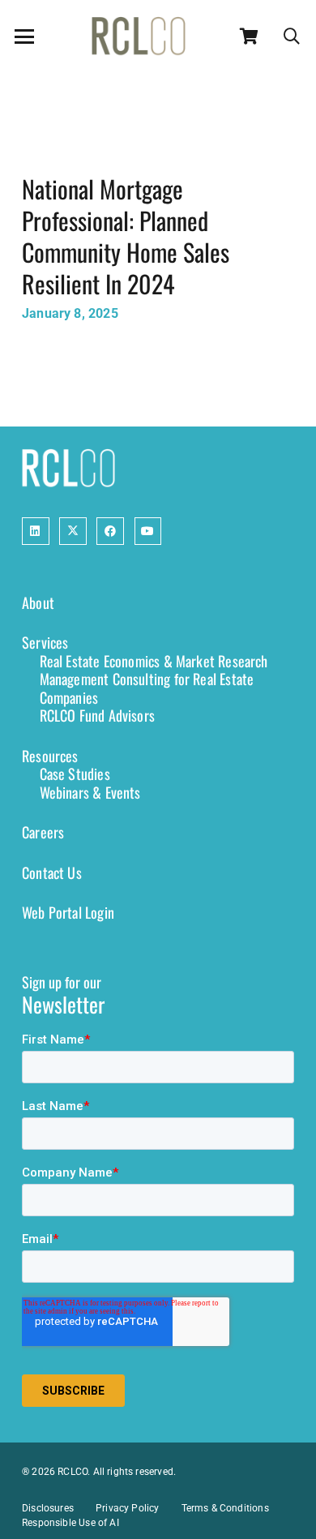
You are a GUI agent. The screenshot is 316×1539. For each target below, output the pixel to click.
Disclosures (48, 1508)
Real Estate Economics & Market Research (154, 660)
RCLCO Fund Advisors (97, 715)
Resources (50, 755)
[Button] (35, 531)
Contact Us (52, 872)
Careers (43, 831)
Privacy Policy (128, 1508)
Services (45, 642)
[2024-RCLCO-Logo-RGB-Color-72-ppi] (139, 36)
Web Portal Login (68, 912)
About (38, 602)
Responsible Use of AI (70, 1522)
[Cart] (249, 36)
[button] (24, 36)
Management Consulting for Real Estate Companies (147, 688)
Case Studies (75, 773)
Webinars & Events (90, 792)
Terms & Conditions (225, 1508)
